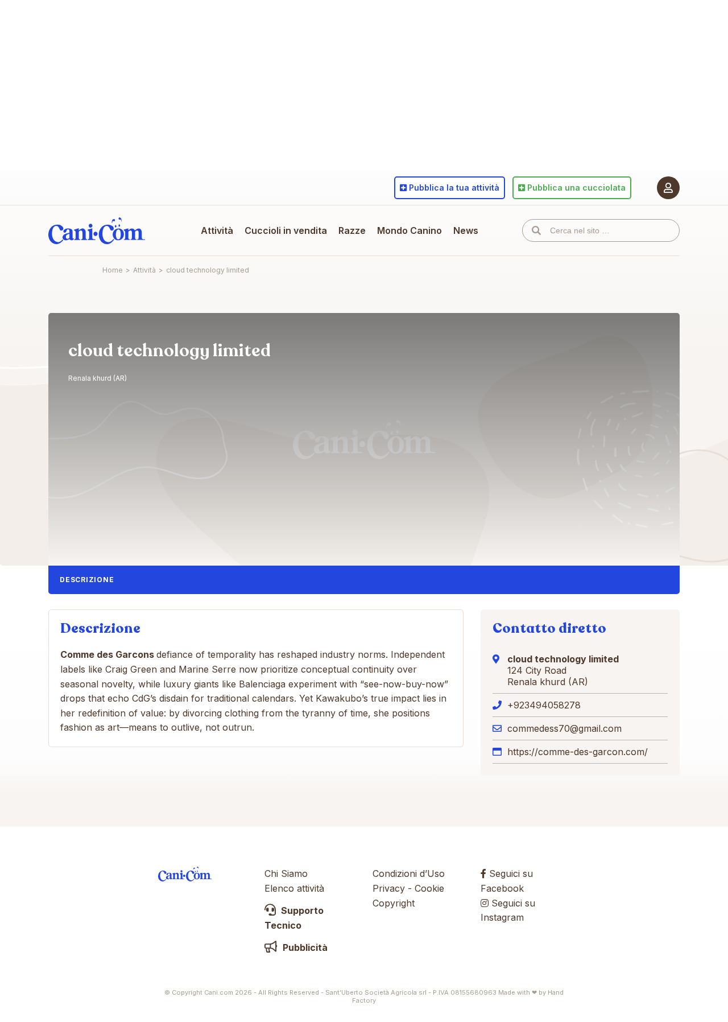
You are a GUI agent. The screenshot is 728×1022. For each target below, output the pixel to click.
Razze (352, 230)
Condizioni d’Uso (409, 873)
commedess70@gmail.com (564, 728)
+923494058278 (544, 705)
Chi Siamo (286, 873)
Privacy (389, 888)
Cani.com (96, 230)
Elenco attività (294, 888)
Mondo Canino (409, 230)
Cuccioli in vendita (286, 230)
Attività (217, 230)
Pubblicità (304, 947)
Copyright (394, 903)
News (465, 230)
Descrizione (87, 579)
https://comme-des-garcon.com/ (577, 751)
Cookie (429, 888)
